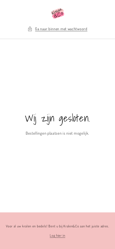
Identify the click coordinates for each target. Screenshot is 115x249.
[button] (57, 28)
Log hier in (57, 235)
